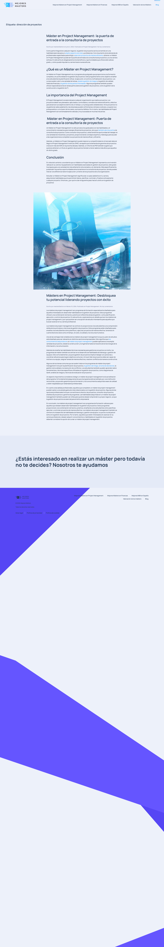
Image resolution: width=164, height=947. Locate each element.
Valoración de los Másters (142, 5)
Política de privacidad (34, 513)
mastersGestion (59, 47)
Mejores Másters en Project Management (67, 5)
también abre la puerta (106, 130)
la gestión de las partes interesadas (73, 83)
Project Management (90, 47)
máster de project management (81, 341)
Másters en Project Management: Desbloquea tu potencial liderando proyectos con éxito (81, 297)
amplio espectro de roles (74, 53)
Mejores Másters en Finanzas (97, 5)
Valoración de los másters (132, 499)
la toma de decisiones (106, 366)
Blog (157, 5)
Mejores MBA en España (120, 5)
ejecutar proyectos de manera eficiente (89, 55)
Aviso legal (19, 513)
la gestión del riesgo (91, 366)
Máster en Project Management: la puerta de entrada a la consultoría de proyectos (80, 38)
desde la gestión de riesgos (87, 81)
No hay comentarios (103, 47)
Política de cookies (52, 513)
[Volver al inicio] (16, 4)
